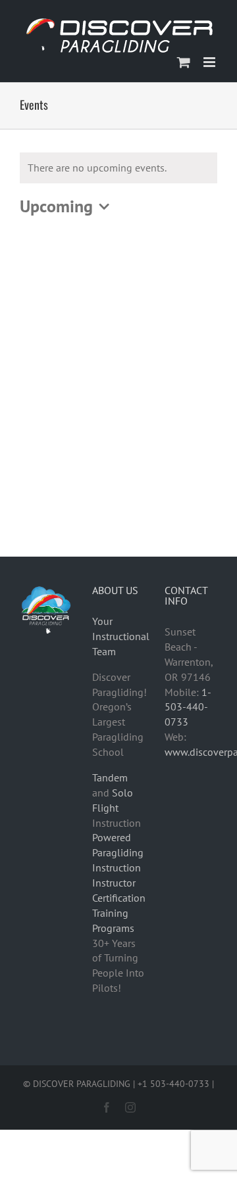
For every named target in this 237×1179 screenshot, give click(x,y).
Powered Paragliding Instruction (118, 852)
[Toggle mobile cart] (183, 62)
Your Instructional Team (120, 636)
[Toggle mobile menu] (210, 62)
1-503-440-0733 (188, 707)
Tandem (110, 777)
